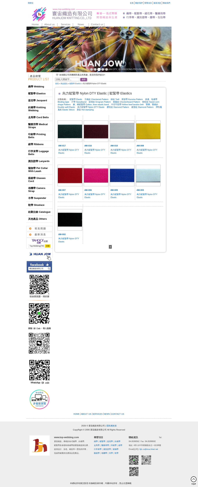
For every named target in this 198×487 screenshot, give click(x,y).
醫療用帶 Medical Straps (38, 126)
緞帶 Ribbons (35, 144)
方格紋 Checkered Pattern (97, 99)
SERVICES (97, 414)
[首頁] (34, 25)
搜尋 (84, 79)
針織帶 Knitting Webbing (37, 109)
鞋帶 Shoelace (36, 205)
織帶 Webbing (36, 86)
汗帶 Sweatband (79, 102)
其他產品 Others (37, 219)
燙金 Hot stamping (85, 109)
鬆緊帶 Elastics (37, 93)
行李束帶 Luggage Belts (38, 153)
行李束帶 (97, 449)
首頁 (132, 3)
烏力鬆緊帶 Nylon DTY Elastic (91, 107)
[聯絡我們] (96, 25)
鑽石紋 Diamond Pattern (118, 107)
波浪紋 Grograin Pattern (100, 102)
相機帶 (104, 453)
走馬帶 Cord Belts (38, 117)
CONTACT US (117, 414)
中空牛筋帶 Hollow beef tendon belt (127, 104)
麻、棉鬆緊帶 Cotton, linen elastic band (91, 104)
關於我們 (139, 3)
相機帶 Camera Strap (36, 190)
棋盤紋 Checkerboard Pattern (127, 102)
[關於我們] (50, 25)
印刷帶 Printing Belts (37, 136)
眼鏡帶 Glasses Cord (37, 180)
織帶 (96, 441)
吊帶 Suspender (37, 198)
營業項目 (148, 3)
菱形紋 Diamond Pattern (142, 107)
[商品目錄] (39, 81)
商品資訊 (64, 84)
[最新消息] (81, 25)
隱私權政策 (112, 426)
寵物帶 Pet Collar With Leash (38, 170)
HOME (76, 414)
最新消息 (157, 3)
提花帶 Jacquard (37, 100)
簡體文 (30, 3)
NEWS (107, 414)
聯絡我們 (166, 3)
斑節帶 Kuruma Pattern (132, 99)
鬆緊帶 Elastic (76, 99)
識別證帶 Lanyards (38, 161)
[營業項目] (65, 25)
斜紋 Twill (115, 99)
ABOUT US (86, 414)
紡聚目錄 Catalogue (39, 212)
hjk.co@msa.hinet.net (149, 449)
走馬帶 (97, 445)
